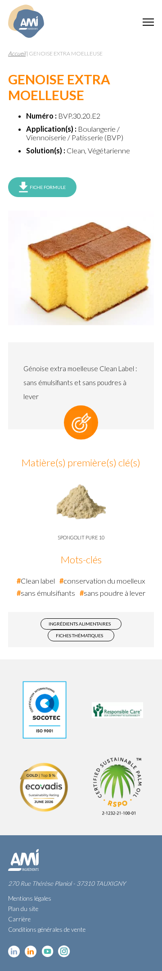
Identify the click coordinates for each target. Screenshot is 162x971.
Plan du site (23, 908)
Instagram (64, 951)
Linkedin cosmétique (14, 951)
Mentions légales (29, 898)
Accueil (17, 53)
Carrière (19, 919)
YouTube (47, 951)
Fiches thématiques (79, 635)
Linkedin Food (31, 951)
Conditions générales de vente (47, 929)
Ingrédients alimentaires (80, 623)
